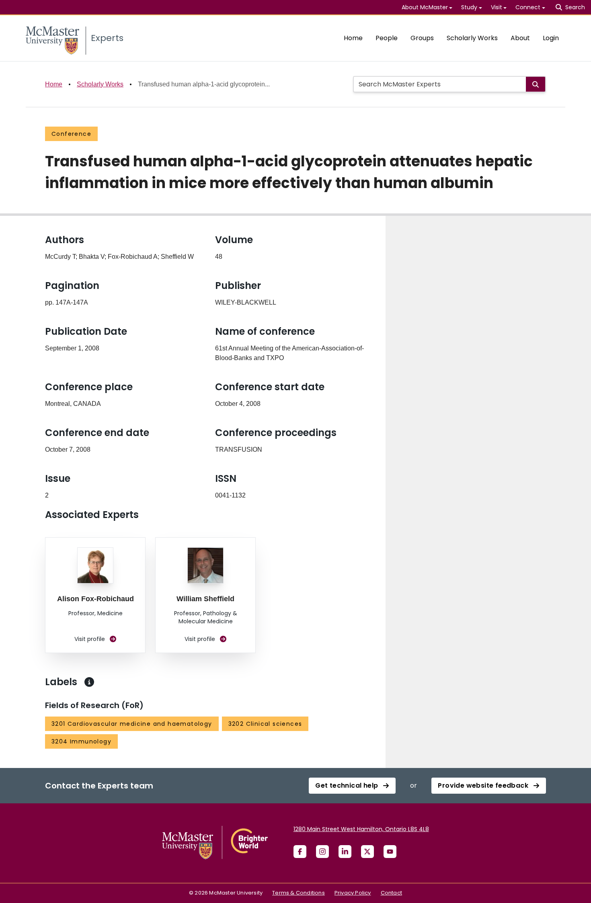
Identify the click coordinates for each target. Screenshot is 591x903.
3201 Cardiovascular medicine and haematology (131, 724)
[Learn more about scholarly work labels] (89, 682)
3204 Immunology (81, 741)
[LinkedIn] (345, 851)
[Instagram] (322, 851)
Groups (422, 38)
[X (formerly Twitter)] (367, 851)
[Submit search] (535, 84)
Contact (391, 893)
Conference (71, 134)
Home (353, 38)
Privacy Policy (352, 893)
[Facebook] (299, 851)
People (387, 38)
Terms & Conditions (298, 893)
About (520, 38)
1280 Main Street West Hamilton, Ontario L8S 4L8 (361, 829)
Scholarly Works (472, 38)
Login (551, 38)
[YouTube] (390, 851)
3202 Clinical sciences (265, 724)
